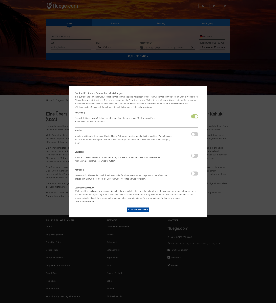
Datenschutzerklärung (143, 107)
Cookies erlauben (138, 210)
